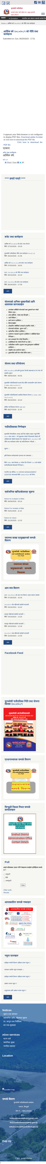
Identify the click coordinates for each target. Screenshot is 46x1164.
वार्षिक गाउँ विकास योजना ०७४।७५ (14, 407)
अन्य (7, 291)
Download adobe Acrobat (31, 137)
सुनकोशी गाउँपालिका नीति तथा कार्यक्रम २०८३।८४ (19, 253)
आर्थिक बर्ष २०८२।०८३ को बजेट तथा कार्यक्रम (18, 263)
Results (6, 892)
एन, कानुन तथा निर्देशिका (12, 1021)
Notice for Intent (10, 518)
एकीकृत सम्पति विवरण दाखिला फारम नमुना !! (17, 963)
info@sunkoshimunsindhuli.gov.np (23, 1127)
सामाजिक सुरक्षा (9, 1042)
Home (3, 23)
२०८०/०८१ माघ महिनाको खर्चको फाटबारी (16, 633)
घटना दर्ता (7, 1039)
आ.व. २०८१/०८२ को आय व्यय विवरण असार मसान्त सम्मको (21, 595)
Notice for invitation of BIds (14, 499)
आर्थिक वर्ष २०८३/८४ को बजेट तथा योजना (17, 244)
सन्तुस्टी (8, 874)
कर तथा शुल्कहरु (9, 1025)
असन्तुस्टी (8, 881)
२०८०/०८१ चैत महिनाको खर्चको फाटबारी (16, 605)
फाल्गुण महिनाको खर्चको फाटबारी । (14, 624)
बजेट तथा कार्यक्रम (9, 153)
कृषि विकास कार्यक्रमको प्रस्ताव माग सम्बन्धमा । (18, 455)
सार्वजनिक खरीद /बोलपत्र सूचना (15, 1018)
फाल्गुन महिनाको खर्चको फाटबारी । (14, 614)
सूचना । (6, 449)
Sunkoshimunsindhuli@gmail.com (23, 1118)
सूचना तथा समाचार (10, 1014)
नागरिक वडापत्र (9, 1046)
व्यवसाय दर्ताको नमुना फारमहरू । (14, 970)
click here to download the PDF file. (20, 140)
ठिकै (7, 877)
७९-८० (5, 160)
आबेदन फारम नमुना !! (10, 983)
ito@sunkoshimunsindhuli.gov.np (24, 1122)
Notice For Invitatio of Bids (14, 508)
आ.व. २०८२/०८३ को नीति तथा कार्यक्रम (16, 272)
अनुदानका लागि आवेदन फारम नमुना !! (15, 990)
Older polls (8, 890)
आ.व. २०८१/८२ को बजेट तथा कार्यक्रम (16, 282)
